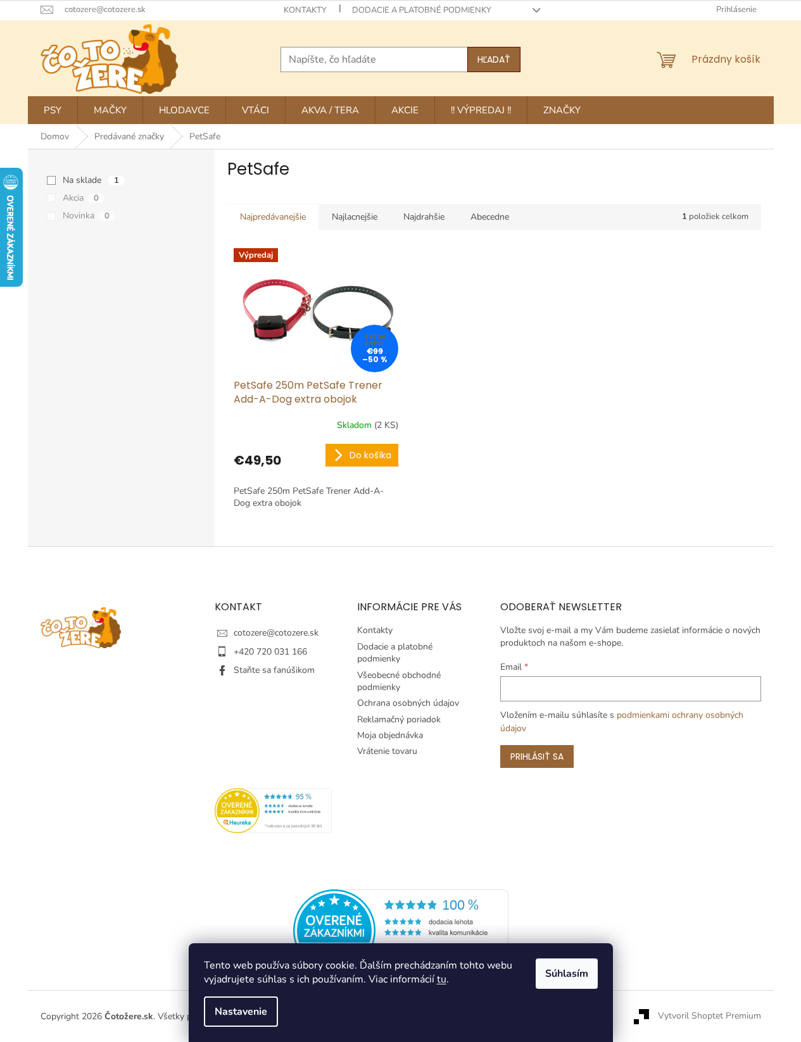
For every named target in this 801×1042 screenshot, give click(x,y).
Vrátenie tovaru (387, 751)
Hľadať (493, 59)
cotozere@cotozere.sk (276, 633)
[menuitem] (52, 110)
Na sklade (91, 180)
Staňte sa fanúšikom (274, 670)
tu (441, 979)
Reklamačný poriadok (399, 719)
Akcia (81, 198)
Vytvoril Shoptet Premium (709, 1016)
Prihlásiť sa (537, 756)
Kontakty (305, 10)
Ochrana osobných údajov (408, 703)
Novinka (86, 216)
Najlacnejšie (354, 217)
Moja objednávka (390, 735)
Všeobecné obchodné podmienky (399, 681)
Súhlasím (566, 974)
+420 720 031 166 (270, 652)
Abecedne (489, 217)
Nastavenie (241, 1012)
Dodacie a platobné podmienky (421, 10)
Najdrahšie (424, 217)
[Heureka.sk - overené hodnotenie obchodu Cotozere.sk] (400, 930)
